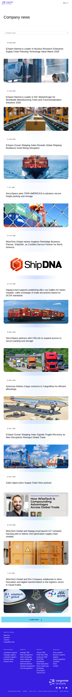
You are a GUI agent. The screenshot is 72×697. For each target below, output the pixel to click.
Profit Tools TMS (42, 655)
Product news (8, 661)
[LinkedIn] (57, 687)
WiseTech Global (9, 632)
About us (7, 635)
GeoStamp (40, 668)
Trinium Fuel (41, 673)
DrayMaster (40, 661)
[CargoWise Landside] (7, 3)
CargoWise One (9, 642)
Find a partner (58, 652)
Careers (6, 640)
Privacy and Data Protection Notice (48, 691)
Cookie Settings (64, 691)
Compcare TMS (42, 657)
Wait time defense (26, 664)
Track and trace (25, 661)
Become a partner (59, 655)
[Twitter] (63, 687)
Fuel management (26, 668)
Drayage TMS (25, 652)
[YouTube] (66, 687)
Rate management (26, 655)
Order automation (26, 657)
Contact (55, 666)
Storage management (27, 666)
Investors (7, 637)
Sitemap (25, 691)
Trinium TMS (41, 652)
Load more (34, 619)
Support (55, 657)
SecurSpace (41, 670)
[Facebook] (60, 687)
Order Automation (42, 664)
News (55, 664)
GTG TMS (40, 659)
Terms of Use (32, 691)
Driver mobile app (26, 659)
